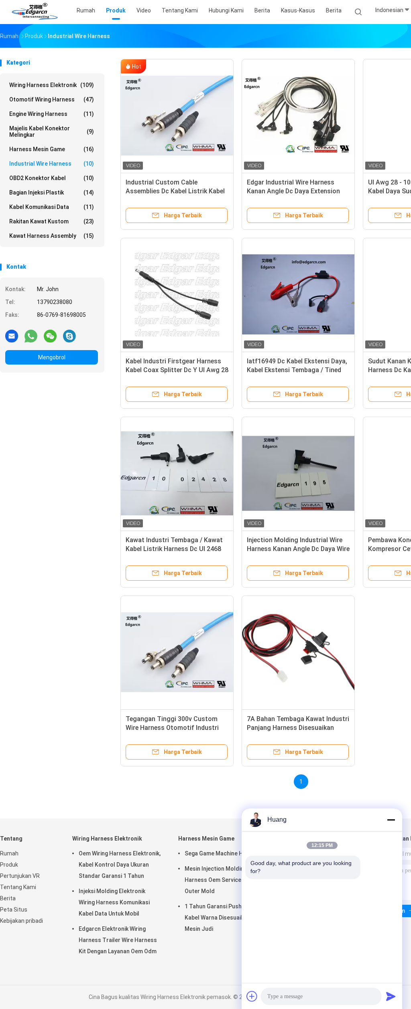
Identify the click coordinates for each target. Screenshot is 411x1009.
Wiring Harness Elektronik (51, 85)
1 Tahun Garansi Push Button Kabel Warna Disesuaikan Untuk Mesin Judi (226, 917)
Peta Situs (13, 909)
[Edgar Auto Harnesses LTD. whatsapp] (30, 335)
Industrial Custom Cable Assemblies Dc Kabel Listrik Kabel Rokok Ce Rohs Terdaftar (175, 191)
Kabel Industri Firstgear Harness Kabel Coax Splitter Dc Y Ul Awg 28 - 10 (177, 370)
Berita (334, 10)
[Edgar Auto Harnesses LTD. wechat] (50, 335)
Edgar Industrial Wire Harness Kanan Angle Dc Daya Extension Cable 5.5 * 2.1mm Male (293, 191)
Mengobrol (51, 357)
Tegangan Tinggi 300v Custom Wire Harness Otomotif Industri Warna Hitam (172, 727)
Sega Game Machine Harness (223, 853)
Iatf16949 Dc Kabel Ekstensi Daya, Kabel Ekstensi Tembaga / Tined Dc (297, 370)
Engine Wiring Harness (51, 114)
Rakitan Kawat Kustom (51, 221)
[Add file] (252, 996)
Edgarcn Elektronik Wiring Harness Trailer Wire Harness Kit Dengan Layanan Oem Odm (118, 940)
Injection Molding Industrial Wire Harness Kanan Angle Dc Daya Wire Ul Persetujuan (298, 548)
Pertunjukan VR (20, 876)
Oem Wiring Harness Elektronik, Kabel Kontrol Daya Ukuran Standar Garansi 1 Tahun (120, 864)
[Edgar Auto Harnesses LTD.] (35, 12)
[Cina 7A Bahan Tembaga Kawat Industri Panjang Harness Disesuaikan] (298, 652)
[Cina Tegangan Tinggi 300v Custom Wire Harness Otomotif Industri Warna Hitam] (177, 652)
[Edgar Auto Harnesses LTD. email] (11, 335)
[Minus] (391, 820)
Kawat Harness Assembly (51, 236)
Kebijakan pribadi (21, 921)
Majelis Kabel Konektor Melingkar (51, 131)
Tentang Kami (18, 887)
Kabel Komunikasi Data (51, 207)
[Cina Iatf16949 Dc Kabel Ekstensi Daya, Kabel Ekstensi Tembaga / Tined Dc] (298, 294)
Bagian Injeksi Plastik (51, 192)
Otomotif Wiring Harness (51, 99)
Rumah (9, 853)
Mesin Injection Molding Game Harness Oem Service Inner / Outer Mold (224, 879)
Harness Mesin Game (51, 149)
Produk (9, 864)
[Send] (391, 996)
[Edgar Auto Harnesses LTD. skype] (69, 335)
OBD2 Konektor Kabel (51, 178)
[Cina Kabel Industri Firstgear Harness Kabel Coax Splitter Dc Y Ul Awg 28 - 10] (177, 294)
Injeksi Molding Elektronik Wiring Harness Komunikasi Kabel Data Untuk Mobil (114, 902)
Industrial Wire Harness (51, 163)
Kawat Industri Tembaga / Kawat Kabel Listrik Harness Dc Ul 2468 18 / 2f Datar (174, 548)
